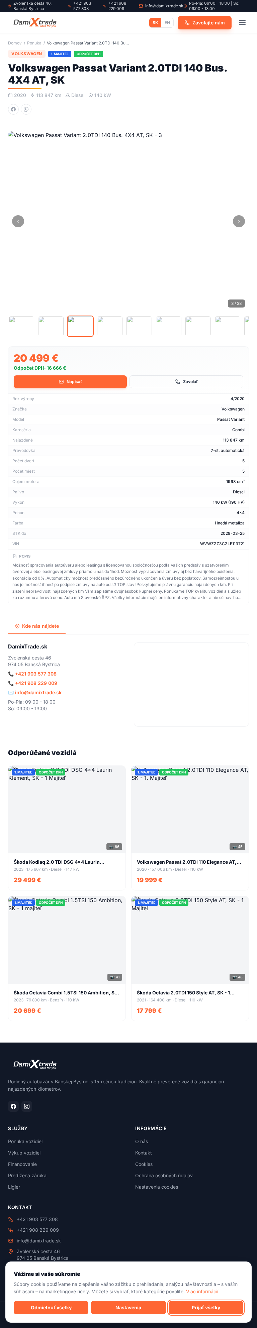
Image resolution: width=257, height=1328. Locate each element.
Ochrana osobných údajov (164, 1175)
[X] (35, 23)
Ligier (14, 1187)
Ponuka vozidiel (25, 1141)
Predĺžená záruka (27, 1175)
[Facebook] (13, 1106)
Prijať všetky (206, 1307)
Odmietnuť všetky (51, 1307)
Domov (15, 42)
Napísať (74, 381)
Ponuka (34, 42)
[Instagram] (26, 1106)
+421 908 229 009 (36, 683)
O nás (141, 1141)
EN (167, 22)
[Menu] (242, 22)
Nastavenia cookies (156, 1187)
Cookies (144, 1164)
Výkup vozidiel (24, 1153)
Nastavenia (128, 1307)
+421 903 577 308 (36, 674)
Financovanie (22, 1164)
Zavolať (190, 381)
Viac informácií (202, 1291)
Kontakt (143, 1153)
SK (155, 22)
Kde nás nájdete (40, 626)
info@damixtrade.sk (38, 692)
